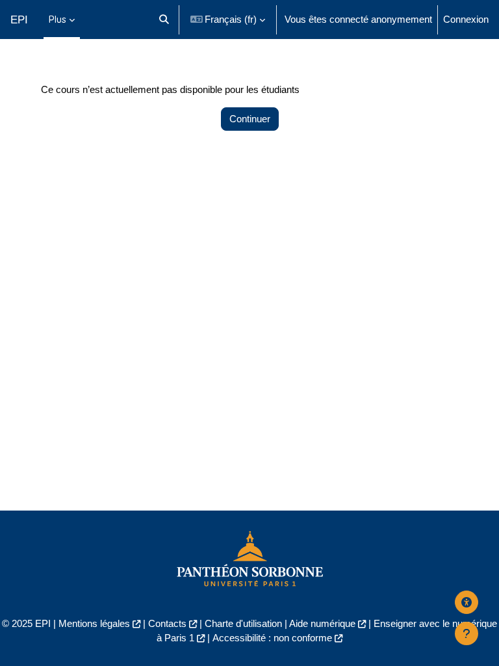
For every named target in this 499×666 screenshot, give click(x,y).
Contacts (167, 624)
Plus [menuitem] (57, 19)
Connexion (466, 19)
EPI (19, 19)
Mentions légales (94, 624)
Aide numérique (322, 624)
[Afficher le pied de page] (466, 633)
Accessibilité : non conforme (272, 638)
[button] (164, 19)
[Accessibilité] (466, 602)
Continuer (249, 119)
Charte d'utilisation (243, 624)
